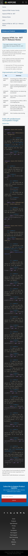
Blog (14, 539)
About (13, 544)
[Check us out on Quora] (17, 513)
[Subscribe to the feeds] (24, 513)
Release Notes (6, 17)
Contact (19, 553)
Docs (13, 528)
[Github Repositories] (21, 513)
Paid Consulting (14, 537)
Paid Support (13, 535)
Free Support (13, 532)
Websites (13, 542)
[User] (22, 2)
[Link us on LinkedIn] (11, 513)
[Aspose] (10, 2)
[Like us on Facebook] (4, 513)
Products (13, 521)
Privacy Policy (9, 553)
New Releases (13, 523)
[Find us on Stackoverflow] (14, 513)
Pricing (13, 525)
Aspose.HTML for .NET (8, 14)
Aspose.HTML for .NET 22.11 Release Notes (12, 24)
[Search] (26, 2)
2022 (3, 20)
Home (4, 7)
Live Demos (14, 530)
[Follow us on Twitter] (8, 513)
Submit (14, 500)
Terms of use (15, 553)
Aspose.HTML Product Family (10, 10)
